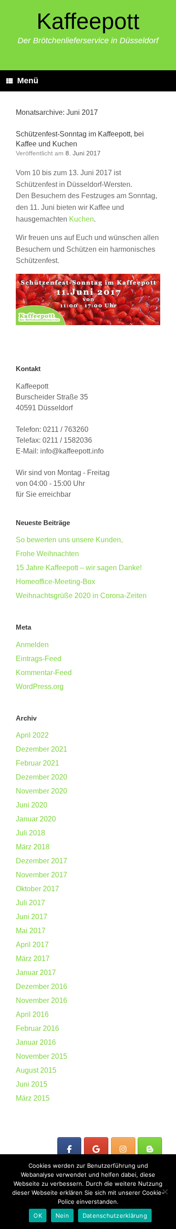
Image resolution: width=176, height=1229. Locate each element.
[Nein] (164, 1191)
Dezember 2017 (41, 861)
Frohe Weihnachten (47, 554)
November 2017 (41, 875)
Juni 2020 (31, 805)
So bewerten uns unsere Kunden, (69, 540)
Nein (62, 1215)
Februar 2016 (37, 1028)
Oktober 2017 (37, 889)
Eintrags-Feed (38, 658)
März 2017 (33, 958)
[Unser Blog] (150, 1149)
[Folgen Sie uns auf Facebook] (69, 1149)
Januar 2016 (36, 1042)
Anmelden (32, 645)
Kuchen (81, 219)
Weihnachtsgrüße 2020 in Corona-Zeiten (81, 595)
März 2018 (33, 847)
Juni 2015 (31, 1084)
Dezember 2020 (41, 777)
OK (37, 1215)
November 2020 (41, 791)
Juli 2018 (30, 833)
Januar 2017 (36, 972)
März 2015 (33, 1098)
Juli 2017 (30, 903)
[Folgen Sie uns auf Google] (96, 1149)
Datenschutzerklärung (115, 1215)
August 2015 (36, 1070)
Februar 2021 (37, 763)
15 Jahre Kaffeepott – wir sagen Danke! (79, 567)
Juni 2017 (31, 917)
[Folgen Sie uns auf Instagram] (123, 1149)
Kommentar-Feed (44, 672)
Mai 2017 (31, 930)
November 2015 (41, 1056)
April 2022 (32, 735)
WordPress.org (40, 686)
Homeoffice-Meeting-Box (55, 581)
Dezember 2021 (41, 749)
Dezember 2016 (41, 986)
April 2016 (32, 1014)
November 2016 (41, 1000)
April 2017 (32, 944)
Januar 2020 (36, 819)
